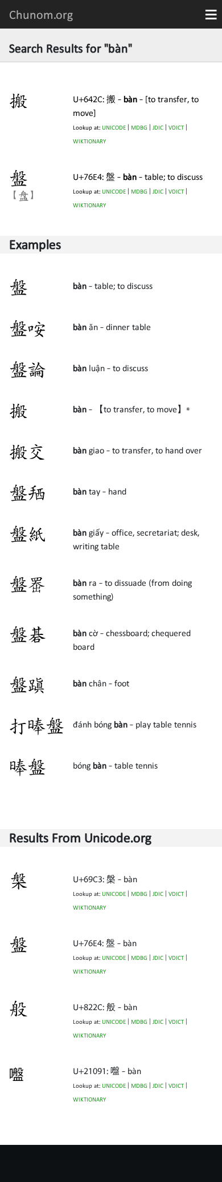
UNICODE (114, 127)
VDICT (176, 127)
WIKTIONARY (89, 141)
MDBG (139, 127)
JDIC (158, 127)
